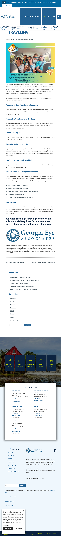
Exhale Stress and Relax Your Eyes (20, 277)
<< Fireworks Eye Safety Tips (15, 262)
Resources (11, 462)
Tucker (36, 406)
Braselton (14, 421)
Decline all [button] (18, 528)
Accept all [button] (8, 528)
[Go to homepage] (8, 17)
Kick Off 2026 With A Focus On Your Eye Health (24, 289)
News (12, 314)
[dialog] (13, 521)
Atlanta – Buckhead (17, 406)
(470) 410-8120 (38, 401)
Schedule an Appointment (31, 16)
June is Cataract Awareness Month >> (43, 262)
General (31, 39)
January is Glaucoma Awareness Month (22, 286)
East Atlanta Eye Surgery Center (41, 391)
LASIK (12, 311)
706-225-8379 (16, 431)
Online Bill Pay (50, 16)
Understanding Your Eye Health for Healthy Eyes (24, 280)
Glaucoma (13, 308)
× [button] (23, 510)
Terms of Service (13, 471)
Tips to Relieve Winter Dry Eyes (19, 283)
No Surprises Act (9, 505)
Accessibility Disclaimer (11, 497)
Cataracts (13, 298)
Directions (15, 399)
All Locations (12, 465)
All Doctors (12, 455)
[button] (59, 17)
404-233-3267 (16, 415)
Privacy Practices (9, 501)
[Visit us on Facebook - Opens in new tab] (55, 450)
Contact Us (11, 468)
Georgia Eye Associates (19, 39)
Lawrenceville (16, 391)
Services (10, 459)
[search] (27, 325)
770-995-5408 (16, 401)
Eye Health (13, 302)
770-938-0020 (38, 415)
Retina (12, 317)
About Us (10, 452)
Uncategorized (14, 320)
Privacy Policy (6, 525)
